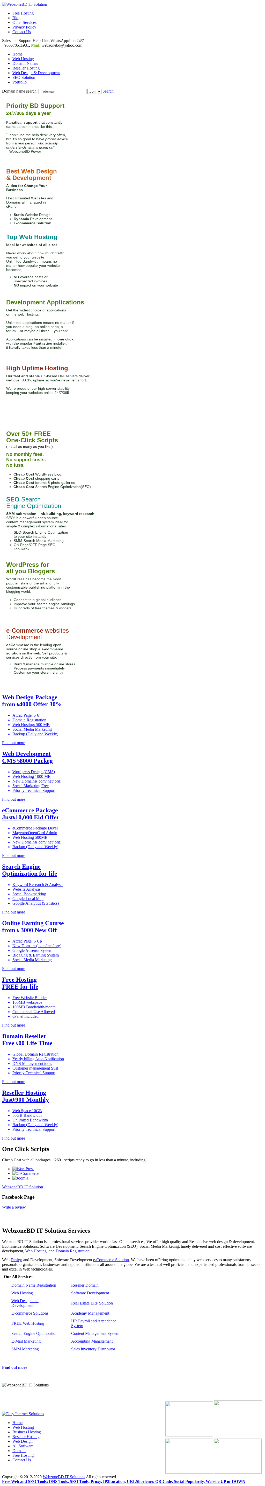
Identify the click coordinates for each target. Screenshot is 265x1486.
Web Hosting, (36, 1251)
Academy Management (90, 1313)
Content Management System (95, 1333)
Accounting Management (92, 1341)
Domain (19, 1450)
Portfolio (19, 82)
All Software (22, 1446)
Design (16, 1260)
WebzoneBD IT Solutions (64, 1477)
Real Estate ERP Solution (92, 1303)
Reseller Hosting (26, 68)
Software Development (90, 1293)
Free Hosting (23, 13)
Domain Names (25, 63)
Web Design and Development (25, 1303)
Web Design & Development (36, 73)
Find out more (14, 1367)
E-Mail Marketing (26, 1341)
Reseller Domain (85, 1285)
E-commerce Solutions (29, 1313)
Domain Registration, (73, 1251)
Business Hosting (26, 1432)
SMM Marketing (25, 1349)
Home (17, 54)
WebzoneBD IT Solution (22, 1187)
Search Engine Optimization (34, 1333)
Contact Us (21, 32)
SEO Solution (23, 77)
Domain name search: (20, 91)
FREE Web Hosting (27, 1323)
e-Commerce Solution (111, 1260)
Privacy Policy (24, 27)
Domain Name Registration (33, 1285)
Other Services (24, 22)
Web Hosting (23, 59)
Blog (16, 18)
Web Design (22, 1441)
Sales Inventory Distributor (93, 1349)
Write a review (14, 1207)
